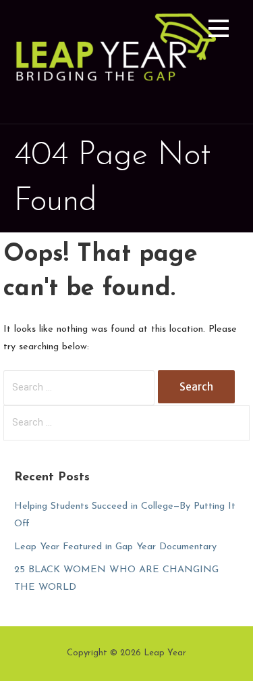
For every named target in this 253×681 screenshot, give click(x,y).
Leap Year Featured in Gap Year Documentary (115, 547)
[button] (219, 31)
